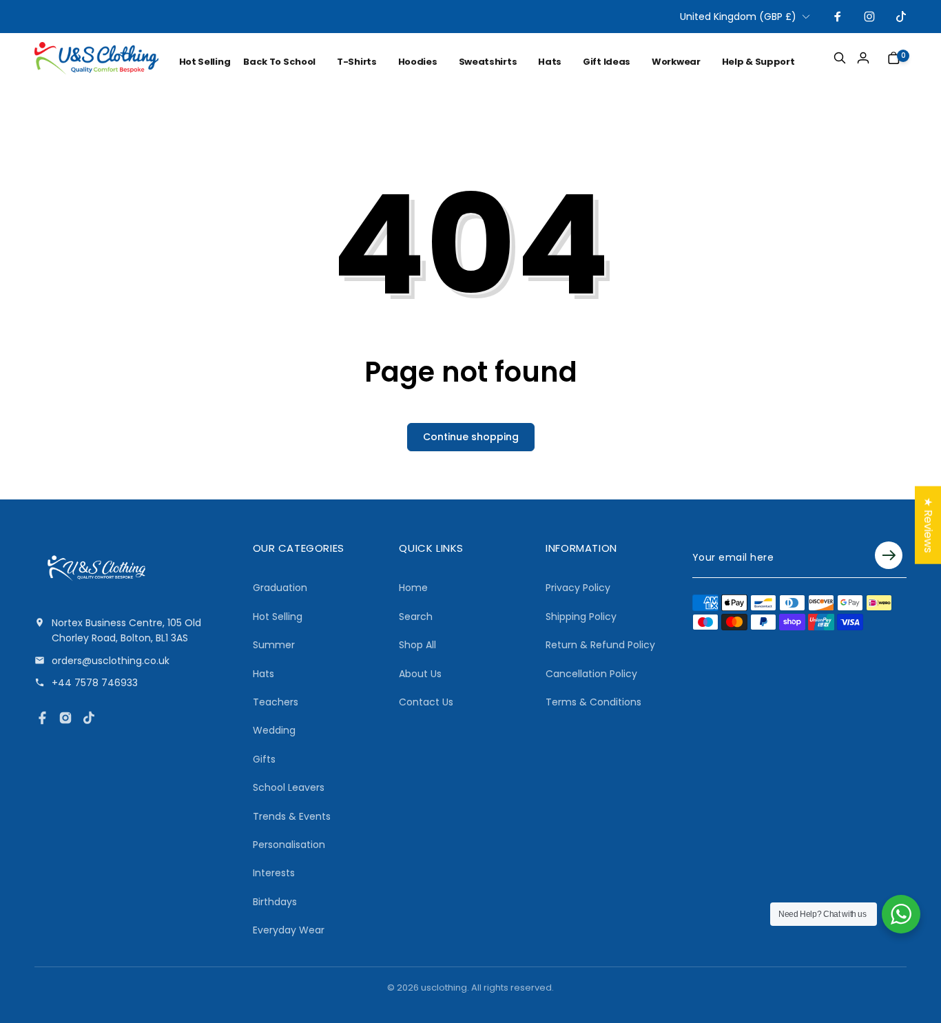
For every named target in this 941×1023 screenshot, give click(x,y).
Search (416, 616)
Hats (263, 674)
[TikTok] (88, 717)
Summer (274, 645)
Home (413, 588)
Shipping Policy (581, 616)
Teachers (275, 702)
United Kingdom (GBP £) (738, 16)
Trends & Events (292, 816)
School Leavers (288, 787)
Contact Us (426, 702)
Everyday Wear (288, 930)
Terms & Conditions (593, 702)
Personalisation (289, 844)
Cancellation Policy (591, 674)
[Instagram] (65, 717)
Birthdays (275, 902)
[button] (287, 62)
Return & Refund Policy (600, 645)
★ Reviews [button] (928, 524)
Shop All (417, 645)
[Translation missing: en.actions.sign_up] (889, 557)
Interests (274, 873)
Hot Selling (277, 616)
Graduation (280, 588)
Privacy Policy (578, 588)
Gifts (264, 759)
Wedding (274, 730)
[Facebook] (42, 717)
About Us (420, 674)
